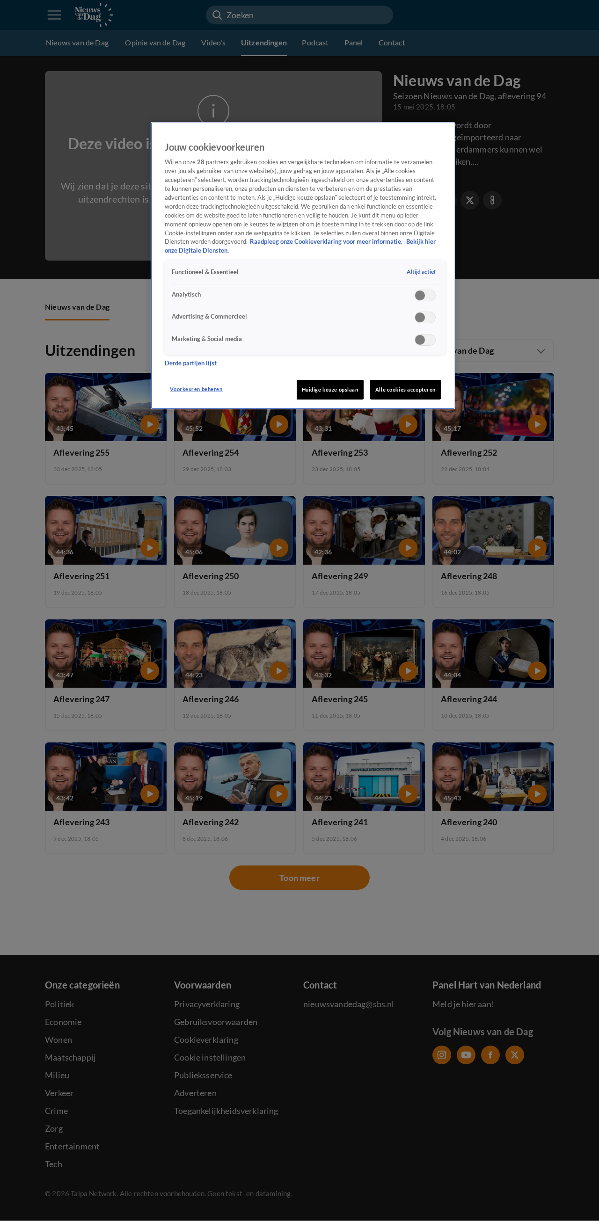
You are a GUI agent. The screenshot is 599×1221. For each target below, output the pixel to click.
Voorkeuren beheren (196, 389)
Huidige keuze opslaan (330, 389)
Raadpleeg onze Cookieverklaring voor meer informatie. (327, 241)
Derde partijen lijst (191, 363)
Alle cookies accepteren (405, 389)
